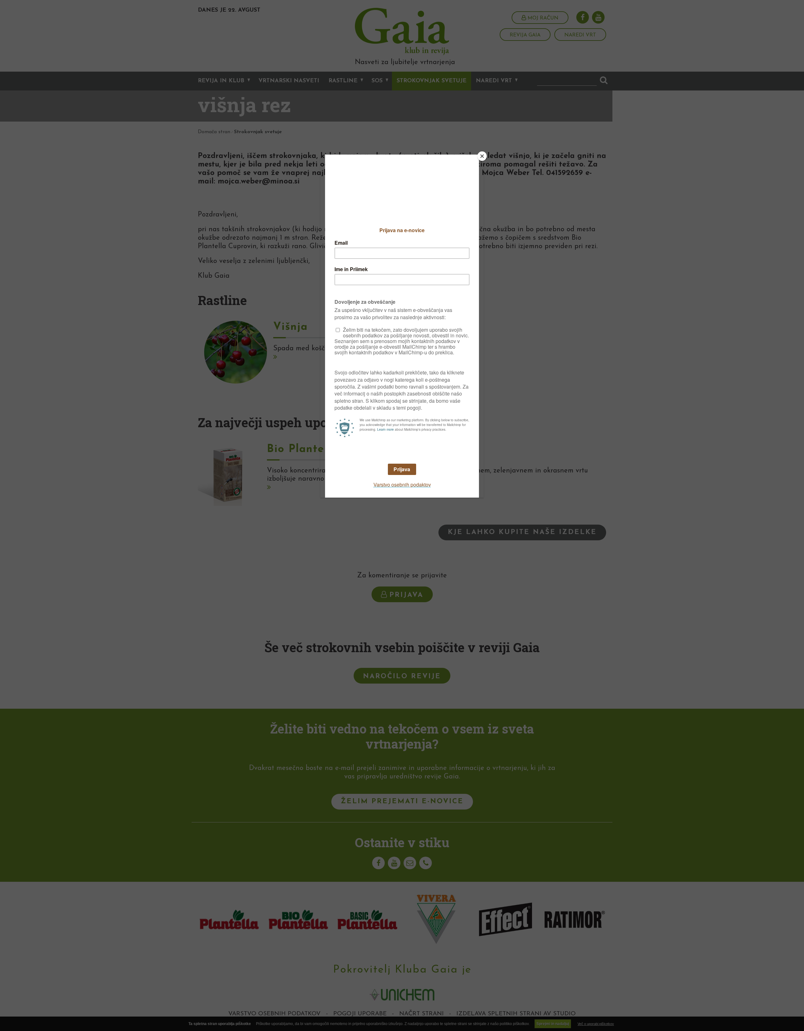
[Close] (482, 156)
